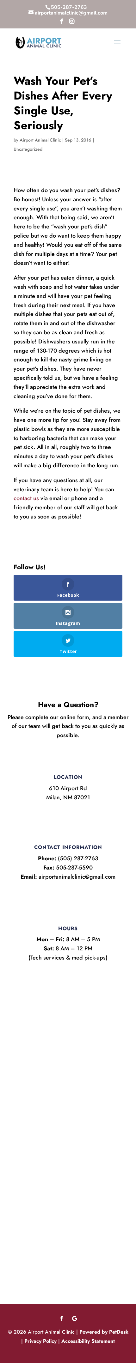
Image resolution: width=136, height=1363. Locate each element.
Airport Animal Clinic (40, 140)
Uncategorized (28, 149)
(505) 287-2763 (78, 858)
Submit (28, 1132)
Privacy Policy (40, 1341)
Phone (21, 1040)
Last (74, 1002)
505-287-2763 (69, 7)
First (17, 1002)
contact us (26, 498)
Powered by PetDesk (103, 1332)
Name (23, 981)
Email (22, 1014)
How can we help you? (42, 1066)
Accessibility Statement (88, 1341)
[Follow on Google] (74, 1318)
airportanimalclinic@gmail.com (77, 877)
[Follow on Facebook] (62, 1318)
